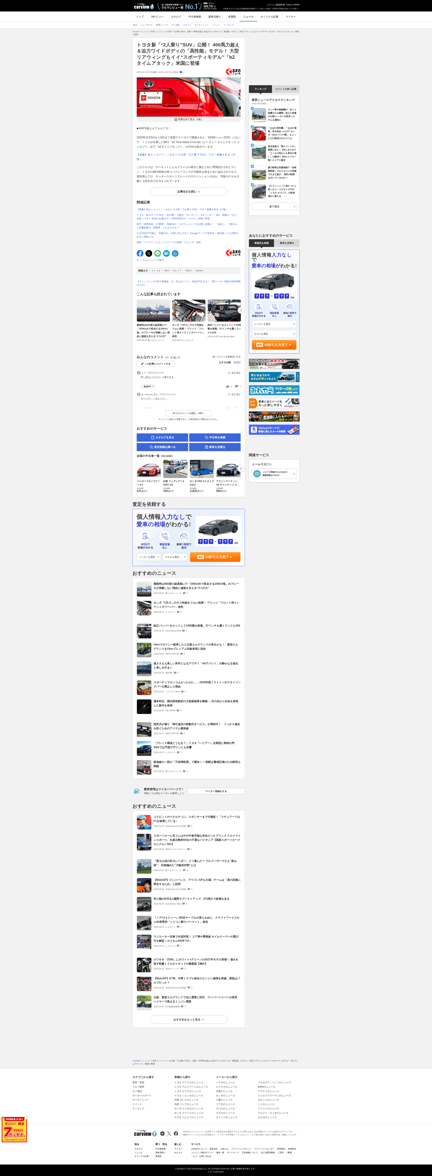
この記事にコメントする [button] (158, 363)
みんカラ (178, 1152)
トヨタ (146, 142)
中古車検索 (194, 16)
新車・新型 (138, 1082)
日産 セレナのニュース (186, 1099)
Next (241, 310)
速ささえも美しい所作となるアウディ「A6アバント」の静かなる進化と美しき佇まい (196, 665)
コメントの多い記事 (285, 89)
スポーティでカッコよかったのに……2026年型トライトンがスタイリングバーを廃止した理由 (197, 684)
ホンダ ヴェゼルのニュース (188, 1108)
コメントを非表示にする (229, 356)
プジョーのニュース (268, 1108)
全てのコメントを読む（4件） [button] (189, 413)
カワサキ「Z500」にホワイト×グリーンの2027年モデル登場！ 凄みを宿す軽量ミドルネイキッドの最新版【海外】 (196, 961)
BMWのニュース (266, 1086)
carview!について (199, 1149)
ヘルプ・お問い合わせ (201, 1156)
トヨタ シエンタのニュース (188, 1095)
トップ (140, 16)
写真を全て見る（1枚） (190, 119)
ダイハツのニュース (226, 1117)
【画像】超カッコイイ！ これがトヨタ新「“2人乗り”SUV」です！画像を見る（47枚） (182, 209)
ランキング (260, 89)
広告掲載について (250, 1152)
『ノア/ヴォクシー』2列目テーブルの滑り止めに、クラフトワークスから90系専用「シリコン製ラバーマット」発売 (196, 919)
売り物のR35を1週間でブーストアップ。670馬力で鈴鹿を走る (192, 898)
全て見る (274, 206)
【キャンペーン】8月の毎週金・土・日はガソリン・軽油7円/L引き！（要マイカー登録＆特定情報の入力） (189, 283)
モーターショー (140, 1099)
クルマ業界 (138, 1086)
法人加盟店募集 (268, 1152)
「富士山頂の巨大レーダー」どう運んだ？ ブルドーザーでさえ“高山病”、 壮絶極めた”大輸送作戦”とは (195, 863)
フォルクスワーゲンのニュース (274, 1095)
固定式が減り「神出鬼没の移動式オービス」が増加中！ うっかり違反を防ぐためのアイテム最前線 (197, 726)
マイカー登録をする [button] (216, 791)
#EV (167, 270)
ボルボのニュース (267, 1117)
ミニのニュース (266, 1104)
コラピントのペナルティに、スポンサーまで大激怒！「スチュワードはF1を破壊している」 (197, 818)
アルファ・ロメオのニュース (273, 1113)
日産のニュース (224, 1091)
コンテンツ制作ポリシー (202, 1152)
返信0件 (147, 386)
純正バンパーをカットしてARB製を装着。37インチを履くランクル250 (224, 329)
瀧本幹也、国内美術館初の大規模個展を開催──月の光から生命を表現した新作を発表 (196, 703)
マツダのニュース (225, 1104)
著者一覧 (220, 1152)
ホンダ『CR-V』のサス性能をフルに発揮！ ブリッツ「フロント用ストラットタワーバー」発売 (188, 331)
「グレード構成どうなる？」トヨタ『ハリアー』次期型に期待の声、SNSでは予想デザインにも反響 (195, 745)
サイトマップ (233, 1152)
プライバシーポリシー (241, 1149)
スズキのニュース (225, 1113)
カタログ (176, 16)
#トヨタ (156, 270)
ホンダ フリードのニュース (188, 1113)
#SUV (189, 270)
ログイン (271, 5)
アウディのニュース (268, 1091)
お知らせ (224, 1149)
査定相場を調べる (165, 447)
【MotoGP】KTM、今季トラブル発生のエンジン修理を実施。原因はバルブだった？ (197, 980)
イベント (137, 1104)
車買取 (232, 16)
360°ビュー (157, 16)
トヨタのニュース (225, 1082)
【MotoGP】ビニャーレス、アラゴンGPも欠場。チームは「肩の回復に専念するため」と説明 (197, 882)
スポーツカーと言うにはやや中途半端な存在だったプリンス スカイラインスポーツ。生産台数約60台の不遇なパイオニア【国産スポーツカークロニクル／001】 (197, 840)
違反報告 (236, 372)
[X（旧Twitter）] (169, 1133)
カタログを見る (164, 437)
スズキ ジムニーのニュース (188, 1117)
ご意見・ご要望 (285, 1152)
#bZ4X (199, 270)
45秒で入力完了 (217, 557)
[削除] (27, 1117)
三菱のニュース (224, 1099)
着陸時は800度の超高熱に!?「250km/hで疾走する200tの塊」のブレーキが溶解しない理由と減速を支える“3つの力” (153, 331)
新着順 (237, 362)
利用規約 (281, 1149)
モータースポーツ (141, 1095)
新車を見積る (217, 447)
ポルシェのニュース (268, 1099)
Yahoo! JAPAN (293, 5)
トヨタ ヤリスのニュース (187, 1091)
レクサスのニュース (226, 1086)
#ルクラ (177, 270)
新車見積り (214, 16)
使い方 (176, 357)
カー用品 (137, 1091)
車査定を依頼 (261, 243)
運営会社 (214, 1149)
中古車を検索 (217, 437)
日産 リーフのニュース (186, 1104)
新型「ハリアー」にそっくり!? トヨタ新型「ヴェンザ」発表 (169, 242)
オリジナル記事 (269, 16)
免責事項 (292, 1149)
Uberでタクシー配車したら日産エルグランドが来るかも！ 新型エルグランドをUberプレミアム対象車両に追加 (196, 646)
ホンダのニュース (225, 1095)
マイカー (291, 16)
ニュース (248, 16)
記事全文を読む (187, 191)
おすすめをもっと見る (186, 1019)
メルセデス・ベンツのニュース (274, 1082)
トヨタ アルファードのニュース (191, 1086)
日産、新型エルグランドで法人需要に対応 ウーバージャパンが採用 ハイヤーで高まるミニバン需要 (197, 999)
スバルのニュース (225, 1108)
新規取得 (280, 5)
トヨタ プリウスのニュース (188, 1082)
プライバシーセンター (264, 1149)
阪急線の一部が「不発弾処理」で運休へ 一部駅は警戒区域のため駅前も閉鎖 (197, 764)
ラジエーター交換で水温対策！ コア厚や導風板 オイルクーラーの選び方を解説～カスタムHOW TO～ (196, 938)
